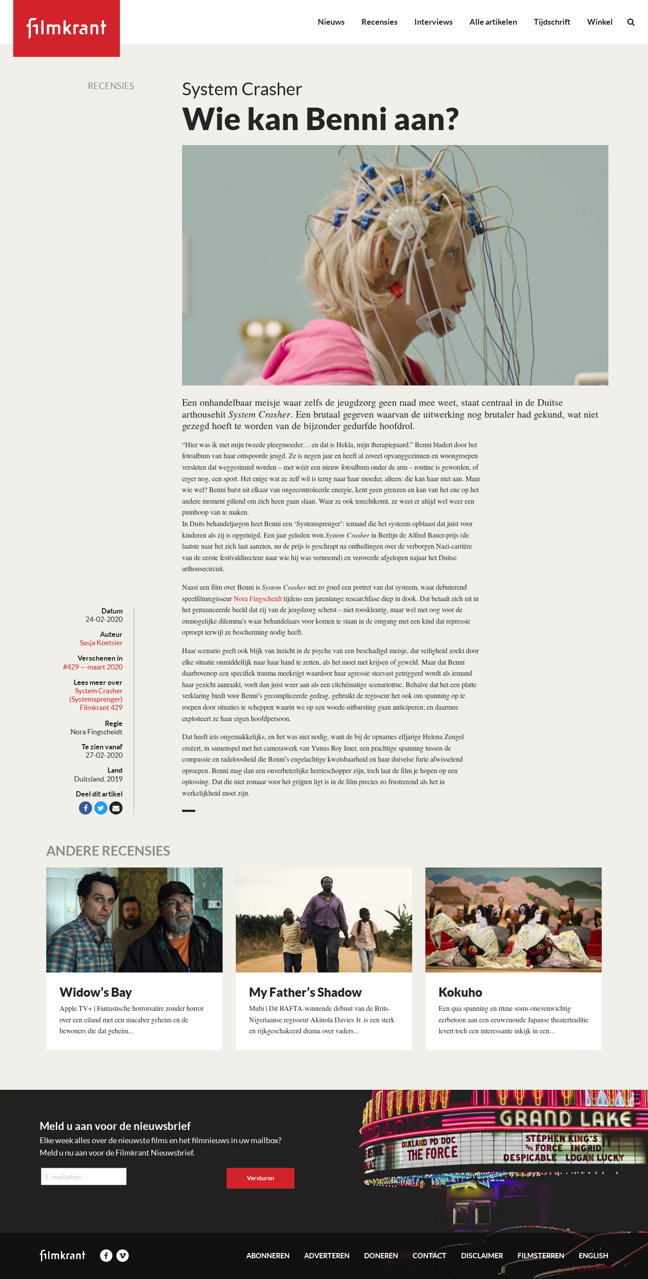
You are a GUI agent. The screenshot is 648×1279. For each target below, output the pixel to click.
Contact (430, 1256)
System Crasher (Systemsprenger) (96, 695)
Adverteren (327, 1256)
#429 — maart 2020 (93, 667)
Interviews (433, 21)
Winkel (600, 21)
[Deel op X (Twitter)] (101, 808)
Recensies (379, 21)
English (593, 1256)
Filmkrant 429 (101, 707)
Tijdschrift (552, 21)
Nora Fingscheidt (258, 598)
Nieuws (331, 21)
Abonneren (268, 1256)
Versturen (260, 1178)
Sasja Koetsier (101, 643)
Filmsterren (541, 1256)
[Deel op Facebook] (85, 808)
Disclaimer (482, 1256)
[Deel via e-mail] (116, 808)
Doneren (381, 1256)
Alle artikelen (493, 21)
